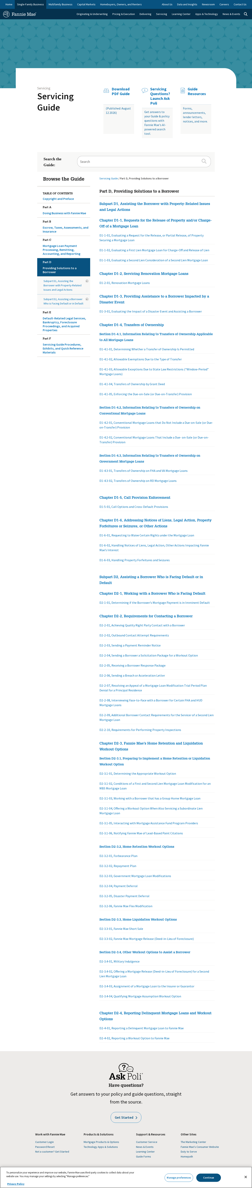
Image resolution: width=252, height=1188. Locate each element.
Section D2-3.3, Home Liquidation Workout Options (138, 920)
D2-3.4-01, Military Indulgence (119, 961)
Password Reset (45, 1147)
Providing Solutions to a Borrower (60, 267)
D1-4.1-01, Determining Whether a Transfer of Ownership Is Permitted (146, 349)
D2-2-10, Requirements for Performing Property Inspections (140, 730)
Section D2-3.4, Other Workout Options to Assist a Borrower (144, 952)
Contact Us (240, 4)
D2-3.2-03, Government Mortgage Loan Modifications (135, 876)
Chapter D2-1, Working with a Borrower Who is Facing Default (152, 594)
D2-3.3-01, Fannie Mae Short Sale (121, 929)
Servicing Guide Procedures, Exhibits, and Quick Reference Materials (63, 346)
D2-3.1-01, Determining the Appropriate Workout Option (137, 773)
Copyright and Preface (58, 199)
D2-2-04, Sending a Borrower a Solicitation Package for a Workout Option (148, 655)
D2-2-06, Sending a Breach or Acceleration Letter (132, 675)
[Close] (245, 1177)
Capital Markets (86, 4)
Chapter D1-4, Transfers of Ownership (131, 325)
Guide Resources (197, 91)
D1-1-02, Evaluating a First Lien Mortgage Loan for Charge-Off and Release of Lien (154, 250)
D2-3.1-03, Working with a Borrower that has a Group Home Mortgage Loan (149, 798)
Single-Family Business (30, 4)
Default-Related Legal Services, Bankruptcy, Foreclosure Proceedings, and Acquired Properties (64, 321)
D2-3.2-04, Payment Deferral (118, 886)
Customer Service (146, 1142)
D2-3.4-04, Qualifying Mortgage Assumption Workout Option (140, 996)
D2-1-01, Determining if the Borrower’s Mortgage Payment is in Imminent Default (154, 603)
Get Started (124, 1117)
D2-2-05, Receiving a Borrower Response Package (132, 665)
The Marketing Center (193, 1142)
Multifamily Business (60, 4)
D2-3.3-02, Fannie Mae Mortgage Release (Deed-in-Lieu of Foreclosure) (146, 939)
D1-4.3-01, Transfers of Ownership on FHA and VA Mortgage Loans (143, 471)
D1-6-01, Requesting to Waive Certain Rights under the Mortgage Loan (146, 535)
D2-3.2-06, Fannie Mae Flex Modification (125, 906)
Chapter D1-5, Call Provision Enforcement (134, 498)
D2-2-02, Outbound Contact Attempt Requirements (134, 635)
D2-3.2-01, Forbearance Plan (118, 856)
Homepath (187, 1156)
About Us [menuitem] (167, 4)
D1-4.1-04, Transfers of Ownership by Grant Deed (132, 384)
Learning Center (145, 1151)
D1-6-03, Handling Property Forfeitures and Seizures (134, 560)
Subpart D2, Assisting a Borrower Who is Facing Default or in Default (63, 301)
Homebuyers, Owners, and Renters (121, 4)
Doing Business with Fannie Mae (64, 210)
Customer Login (44, 1142)
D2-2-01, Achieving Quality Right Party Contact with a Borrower (142, 625)
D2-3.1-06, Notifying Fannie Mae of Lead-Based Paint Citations (141, 833)
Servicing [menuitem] (161, 14)
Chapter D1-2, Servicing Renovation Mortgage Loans (143, 274)
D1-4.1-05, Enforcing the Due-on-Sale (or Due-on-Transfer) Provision (145, 394)
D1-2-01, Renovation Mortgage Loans (124, 283)
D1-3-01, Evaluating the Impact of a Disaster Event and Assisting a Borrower (150, 311)
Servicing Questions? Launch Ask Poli (160, 96)
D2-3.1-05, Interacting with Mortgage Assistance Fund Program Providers (148, 823)
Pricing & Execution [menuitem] (123, 14)
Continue (208, 1177)
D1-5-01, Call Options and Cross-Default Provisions (133, 507)
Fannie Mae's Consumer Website (200, 1147)
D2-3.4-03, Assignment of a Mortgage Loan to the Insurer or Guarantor (146, 986)
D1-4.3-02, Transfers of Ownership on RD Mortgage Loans (138, 481)
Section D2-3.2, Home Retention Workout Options (136, 847)
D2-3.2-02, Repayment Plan (117, 866)
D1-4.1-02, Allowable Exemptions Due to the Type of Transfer (140, 359)
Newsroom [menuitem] (208, 4)
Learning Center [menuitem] (181, 14)
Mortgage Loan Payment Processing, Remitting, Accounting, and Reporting (61, 247)
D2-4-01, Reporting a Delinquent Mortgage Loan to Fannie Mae (141, 1028)
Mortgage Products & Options (101, 1142)
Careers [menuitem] (224, 4)
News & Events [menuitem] (231, 14)
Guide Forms (143, 1156)
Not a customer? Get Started (52, 1151)
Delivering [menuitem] (145, 14)
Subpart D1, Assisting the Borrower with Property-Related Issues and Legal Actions (63, 285)
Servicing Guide (55, 101)
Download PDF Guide (121, 91)
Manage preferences (179, 1177)
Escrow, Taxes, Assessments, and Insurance (65, 227)
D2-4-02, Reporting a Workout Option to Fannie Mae (134, 1038)
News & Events (145, 1147)
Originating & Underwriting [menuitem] (92, 14)
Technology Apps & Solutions (101, 1147)
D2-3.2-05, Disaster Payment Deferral (124, 896)
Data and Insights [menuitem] (187, 4)
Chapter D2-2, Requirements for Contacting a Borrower (146, 616)
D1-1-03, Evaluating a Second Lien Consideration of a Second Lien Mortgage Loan (153, 260)
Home (9, 4)
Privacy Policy (15, 1184)
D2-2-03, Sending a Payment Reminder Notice (130, 645)
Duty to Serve (189, 1151)
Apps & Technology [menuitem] (206, 14)
